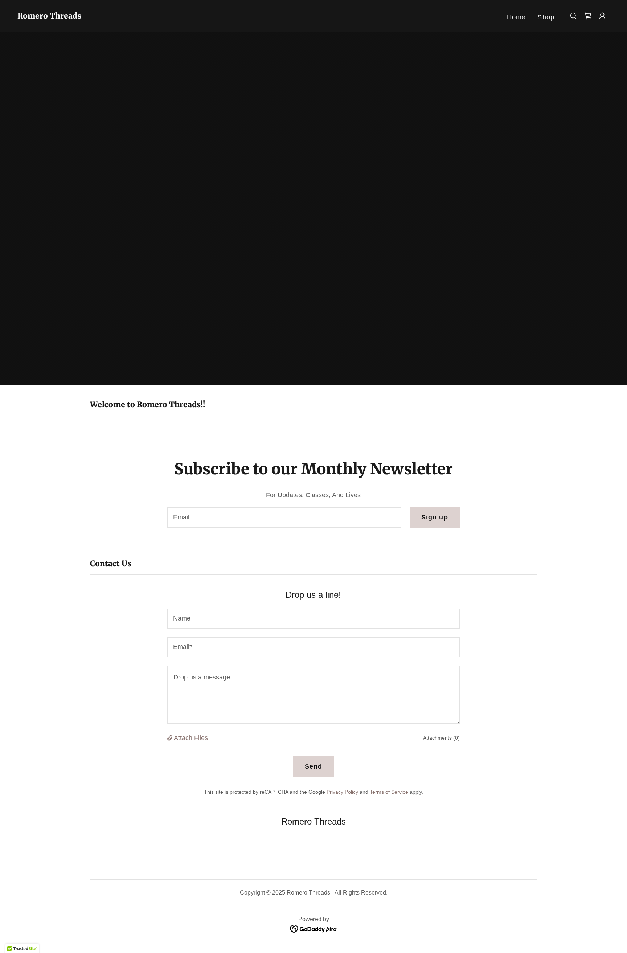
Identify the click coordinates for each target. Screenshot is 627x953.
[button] (602, 16)
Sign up (434, 517)
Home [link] (516, 17)
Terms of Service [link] (389, 792)
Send (314, 766)
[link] (49, 16)
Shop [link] (545, 17)
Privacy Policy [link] (342, 792)
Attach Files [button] (191, 737)
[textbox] (284, 517)
